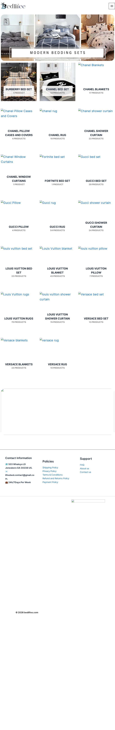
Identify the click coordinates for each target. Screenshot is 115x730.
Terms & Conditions (53, 474)
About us (84, 468)
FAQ (82, 465)
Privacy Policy (49, 471)
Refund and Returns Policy (56, 478)
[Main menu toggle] (112, 6)
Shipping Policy (50, 467)
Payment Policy (50, 482)
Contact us (85, 472)
